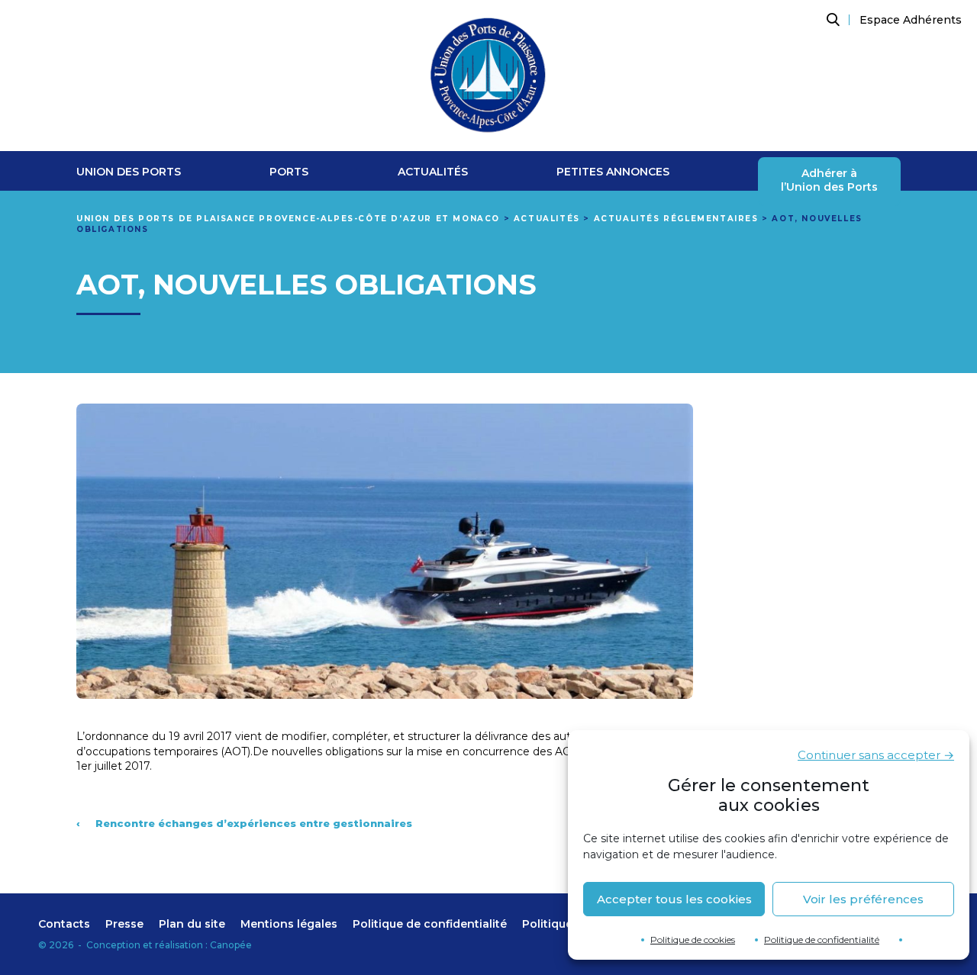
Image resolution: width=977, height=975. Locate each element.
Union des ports (128, 172)
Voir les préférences (863, 899)
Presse (124, 924)
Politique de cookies (692, 939)
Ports (288, 172)
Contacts (64, 924)
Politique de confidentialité (821, 939)
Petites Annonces (612, 172)
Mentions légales (288, 924)
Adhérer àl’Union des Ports (829, 180)
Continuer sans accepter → (876, 755)
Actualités (433, 172)
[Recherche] (831, 20)
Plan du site (192, 924)
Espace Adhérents (910, 20)
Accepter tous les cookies (674, 899)
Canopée (231, 945)
